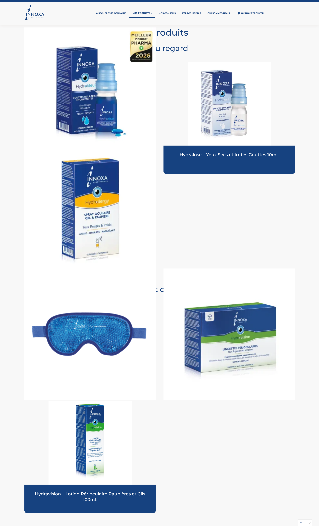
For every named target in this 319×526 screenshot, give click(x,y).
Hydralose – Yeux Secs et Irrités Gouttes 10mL (229, 154)
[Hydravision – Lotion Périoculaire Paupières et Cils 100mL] (90, 443)
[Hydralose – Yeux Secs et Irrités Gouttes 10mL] (229, 104)
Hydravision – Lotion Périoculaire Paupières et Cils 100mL (90, 496)
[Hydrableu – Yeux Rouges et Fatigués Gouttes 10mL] (90, 93)
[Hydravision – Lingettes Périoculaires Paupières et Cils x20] (229, 334)
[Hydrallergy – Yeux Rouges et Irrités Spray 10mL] (90, 213)
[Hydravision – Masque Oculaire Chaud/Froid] (90, 334)
